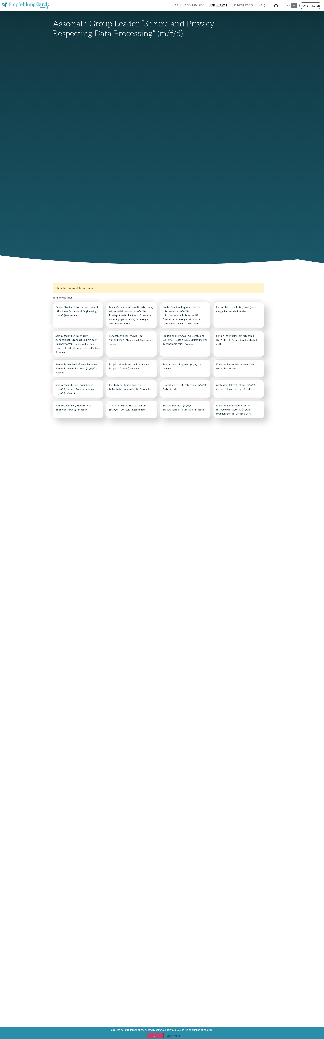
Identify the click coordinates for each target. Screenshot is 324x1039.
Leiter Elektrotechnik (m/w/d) (233, 307)
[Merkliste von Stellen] (276, 5)
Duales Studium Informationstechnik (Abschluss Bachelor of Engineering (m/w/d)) (77, 311)
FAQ (261, 5)
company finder (189, 5)
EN (294, 5)
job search (218, 5)
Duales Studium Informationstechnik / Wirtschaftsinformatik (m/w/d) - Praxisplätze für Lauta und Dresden (131, 311)
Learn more (173, 1035)
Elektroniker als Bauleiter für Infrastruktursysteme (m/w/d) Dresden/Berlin (233, 409)
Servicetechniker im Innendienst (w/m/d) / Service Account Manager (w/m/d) (76, 389)
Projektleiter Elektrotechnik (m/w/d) (184, 385)
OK (155, 1035)
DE (288, 5)
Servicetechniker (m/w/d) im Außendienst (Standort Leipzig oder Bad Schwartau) (76, 339)
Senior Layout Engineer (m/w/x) (181, 364)
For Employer (311, 5)
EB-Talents (243, 5)
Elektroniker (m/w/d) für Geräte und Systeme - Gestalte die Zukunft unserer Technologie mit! (185, 339)
